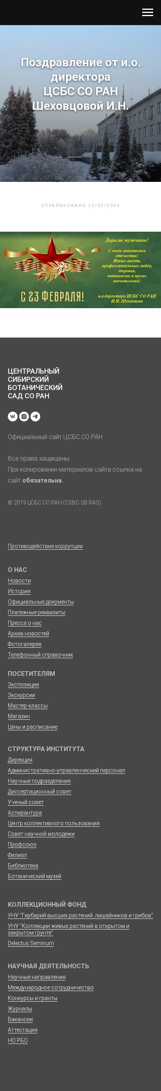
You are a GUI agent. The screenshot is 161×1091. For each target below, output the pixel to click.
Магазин (19, 716)
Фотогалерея (24, 644)
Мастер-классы (28, 706)
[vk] (13, 416)
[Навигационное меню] (147, 12)
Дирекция (20, 760)
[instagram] (24, 416)
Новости (19, 580)
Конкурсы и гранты (32, 998)
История (19, 591)
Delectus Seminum (31, 943)
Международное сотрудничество (51, 987)
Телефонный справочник (40, 655)
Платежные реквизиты (36, 612)
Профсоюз (22, 844)
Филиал (17, 855)
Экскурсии (21, 695)
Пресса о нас (25, 623)
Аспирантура (25, 813)
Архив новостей (28, 633)
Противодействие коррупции (45, 546)
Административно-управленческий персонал (66, 770)
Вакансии (20, 1019)
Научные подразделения (39, 781)
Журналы (20, 1009)
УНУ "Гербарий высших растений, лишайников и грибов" (80, 915)
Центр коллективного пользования (54, 823)
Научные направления (37, 977)
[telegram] (35, 416)
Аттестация (23, 1030)
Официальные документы (41, 602)
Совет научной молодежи (41, 834)
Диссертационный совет (40, 791)
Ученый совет (26, 802)
